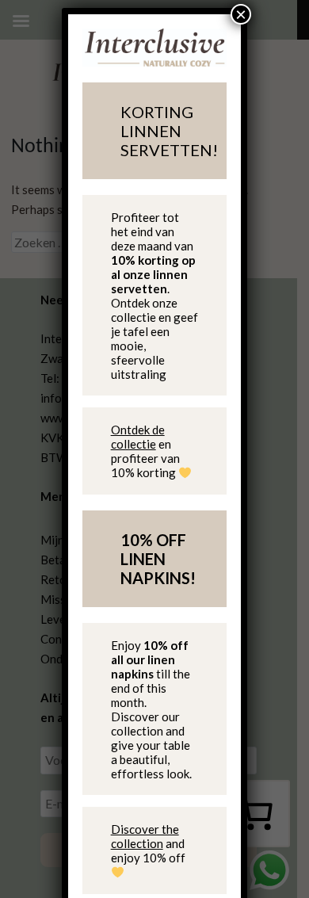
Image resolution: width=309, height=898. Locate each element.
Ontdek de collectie (138, 436)
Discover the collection (145, 836)
